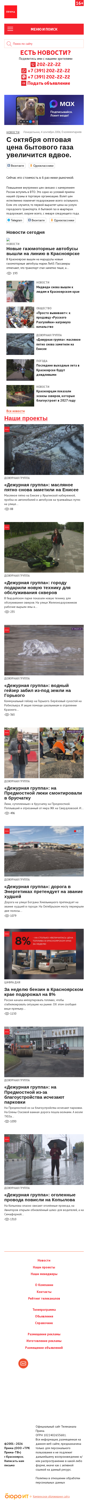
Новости (12, 244)
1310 (13, 1219)
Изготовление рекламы (44, 1341)
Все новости (15, 411)
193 (15, 273)
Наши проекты (26, 418)
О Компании (44, 1285)
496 (12, 813)
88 (11, 509)
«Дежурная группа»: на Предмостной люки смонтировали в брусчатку (43, 793)
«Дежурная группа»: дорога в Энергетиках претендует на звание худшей (43, 891)
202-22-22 (49, 64)
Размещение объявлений (44, 1348)
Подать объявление (48, 82)
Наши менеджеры (44, 1274)
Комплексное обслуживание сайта (51, 1496)
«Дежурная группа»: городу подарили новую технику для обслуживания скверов (37, 587)
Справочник (44, 1323)
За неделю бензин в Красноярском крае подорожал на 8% (43, 992)
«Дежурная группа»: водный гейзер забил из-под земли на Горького (37, 690)
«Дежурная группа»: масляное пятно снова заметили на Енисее (41, 487)
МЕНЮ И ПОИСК (44, 29)
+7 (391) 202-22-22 (49, 70)
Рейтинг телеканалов (44, 1298)
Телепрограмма (44, 1310)
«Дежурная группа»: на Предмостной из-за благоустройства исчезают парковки (34, 1094)
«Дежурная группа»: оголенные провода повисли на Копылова (40, 1197)
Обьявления (44, 1316)
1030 (13, 1121)
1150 (13, 1013)
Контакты (44, 1292)
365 (12, 714)
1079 (13, 916)
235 (12, 612)
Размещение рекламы (44, 1334)
